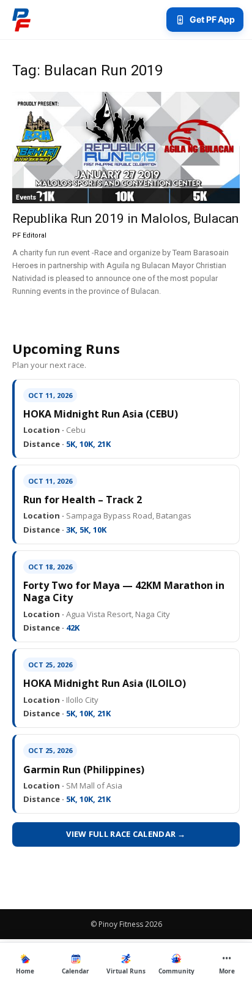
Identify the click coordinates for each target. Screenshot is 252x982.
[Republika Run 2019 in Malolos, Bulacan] (126, 147)
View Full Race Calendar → (126, 833)
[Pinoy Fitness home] (21, 19)
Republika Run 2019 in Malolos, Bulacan (125, 218)
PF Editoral (29, 235)
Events (26, 197)
